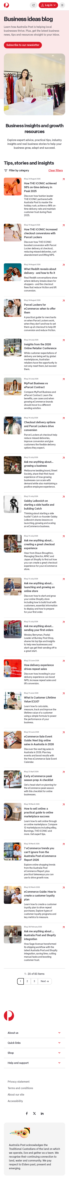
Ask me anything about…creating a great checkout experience (39, 544)
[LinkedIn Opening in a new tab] (42, 1113)
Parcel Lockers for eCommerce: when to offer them (40, 309)
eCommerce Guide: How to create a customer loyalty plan (40, 896)
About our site (16, 1094)
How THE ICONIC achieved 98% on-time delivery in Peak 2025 (40, 187)
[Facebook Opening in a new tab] (26, 1113)
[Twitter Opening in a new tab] (34, 1113)
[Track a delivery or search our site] (33, 5)
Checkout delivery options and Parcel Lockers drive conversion (39, 426)
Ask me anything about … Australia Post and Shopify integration (40, 935)
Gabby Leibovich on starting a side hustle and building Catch (39, 505)
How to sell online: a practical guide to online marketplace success (38, 812)
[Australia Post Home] (6, 5)
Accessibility (15, 1101)
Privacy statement (19, 1081)
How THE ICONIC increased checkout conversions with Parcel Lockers (40, 233)
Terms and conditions (20, 1088)
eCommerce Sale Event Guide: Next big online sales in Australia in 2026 (39, 740)
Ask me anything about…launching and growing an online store (39, 587)
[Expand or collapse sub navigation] (59, 1033)
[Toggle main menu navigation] (62, 5)
